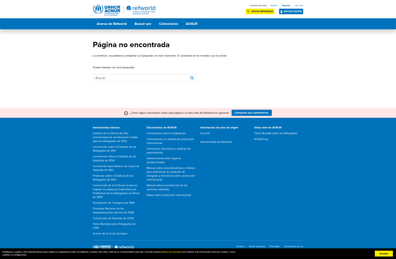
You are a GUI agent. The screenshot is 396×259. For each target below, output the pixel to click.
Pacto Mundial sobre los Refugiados (275, 133)
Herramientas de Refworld (216, 142)
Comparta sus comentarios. (252, 113)
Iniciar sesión (293, 11)
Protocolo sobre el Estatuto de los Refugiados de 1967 (113, 177)
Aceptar (383, 253)
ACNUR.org (261, 139)
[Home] (124, 10)
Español (286, 5)
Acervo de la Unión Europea (110, 233)
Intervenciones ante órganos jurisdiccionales (164, 160)
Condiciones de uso (293, 246)
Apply (192, 78)
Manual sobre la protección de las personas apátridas (167, 187)
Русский (299, 5)
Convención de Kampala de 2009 (113, 218)
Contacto (240, 246)
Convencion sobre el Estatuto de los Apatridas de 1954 (114, 158)
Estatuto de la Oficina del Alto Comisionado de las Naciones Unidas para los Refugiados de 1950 (115, 137)
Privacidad (274, 246)
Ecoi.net (205, 133)
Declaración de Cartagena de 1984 (114, 203)
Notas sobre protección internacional (169, 195)
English (273, 5)
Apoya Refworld (262, 11)
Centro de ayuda (257, 246)
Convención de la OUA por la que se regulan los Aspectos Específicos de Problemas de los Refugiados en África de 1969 (116, 191)
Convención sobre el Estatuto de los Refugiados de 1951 (114, 149)
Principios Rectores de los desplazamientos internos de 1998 (113, 210)
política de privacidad (171, 252)
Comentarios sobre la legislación (166, 133)
